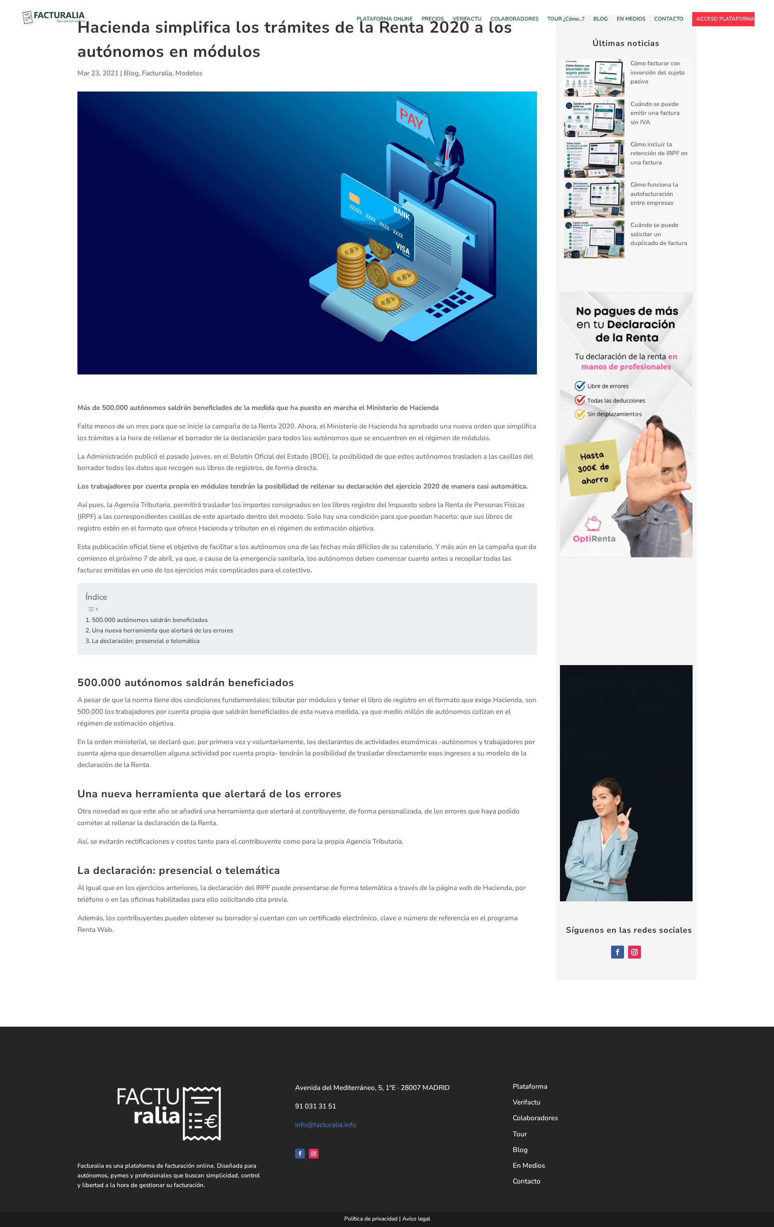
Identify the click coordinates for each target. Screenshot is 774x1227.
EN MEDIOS (631, 19)
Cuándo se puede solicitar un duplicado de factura (658, 234)
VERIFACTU (467, 19)
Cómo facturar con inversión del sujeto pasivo (657, 72)
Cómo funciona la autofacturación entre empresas (654, 194)
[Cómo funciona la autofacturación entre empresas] (594, 200)
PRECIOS (433, 19)
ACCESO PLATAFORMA (725, 19)
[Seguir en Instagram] (634, 952)
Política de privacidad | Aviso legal (387, 1219)
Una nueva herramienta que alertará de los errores (162, 630)
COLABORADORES (515, 19)
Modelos (188, 73)
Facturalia (157, 73)
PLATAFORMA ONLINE (385, 19)
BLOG (600, 19)
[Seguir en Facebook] (617, 952)
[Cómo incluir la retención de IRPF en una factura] (594, 160)
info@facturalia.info (325, 1124)
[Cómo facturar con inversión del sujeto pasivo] (594, 79)
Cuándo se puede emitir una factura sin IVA (655, 113)
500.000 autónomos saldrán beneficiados (150, 620)
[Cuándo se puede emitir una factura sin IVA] (594, 120)
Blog (131, 73)
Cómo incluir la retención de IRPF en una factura (659, 153)
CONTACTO (668, 19)
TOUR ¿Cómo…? (566, 19)
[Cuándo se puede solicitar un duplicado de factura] (594, 240)
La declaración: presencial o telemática (146, 640)
